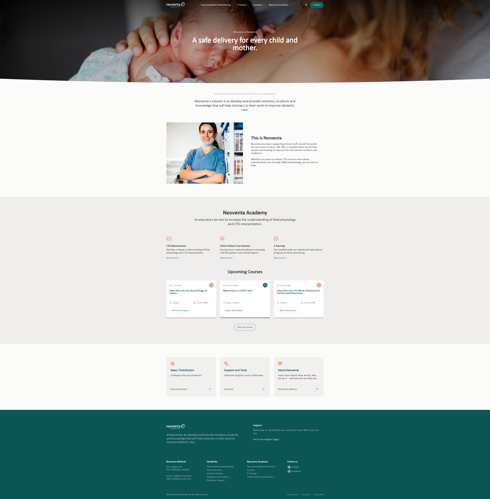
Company (257, 5)
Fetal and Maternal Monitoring (216, 5)
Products (241, 5)
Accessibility (319, 495)
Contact (317, 5)
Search (306, 5)
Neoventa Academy (278, 5)
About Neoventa (214, 470)
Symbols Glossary (215, 473)
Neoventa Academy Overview (261, 466)
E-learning (251, 473)
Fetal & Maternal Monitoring (220, 466)
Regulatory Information (218, 477)
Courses (250, 470)
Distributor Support (215, 480)
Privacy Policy (292, 495)
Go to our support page (265, 439)
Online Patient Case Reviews (260, 477)
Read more (172, 258)
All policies (306, 495)
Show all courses (245, 327)
